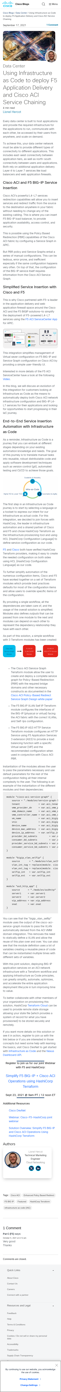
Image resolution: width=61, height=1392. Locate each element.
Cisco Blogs (22, 4)
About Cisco (12, 1278)
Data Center (21, 13)
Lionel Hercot (12, 112)
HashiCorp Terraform (40, 1201)
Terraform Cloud (38, 1005)
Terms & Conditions (16, 1324)
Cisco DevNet (17, 1110)
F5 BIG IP (9, 1201)
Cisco (15, 550)
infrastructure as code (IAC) (17, 1208)
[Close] (56, 1365)
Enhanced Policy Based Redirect (39, 1195)
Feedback (11, 1313)
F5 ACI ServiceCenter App (41, 319)
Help (9, 1319)
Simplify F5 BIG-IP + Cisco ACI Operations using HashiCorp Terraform (30, 1081)
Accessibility (12, 1344)
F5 (4, 550)
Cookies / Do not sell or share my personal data (27, 1337)
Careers (11, 1289)
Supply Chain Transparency (20, 1355)
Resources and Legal (18, 1305)
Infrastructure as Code (22, 1051)
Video (6, 379)
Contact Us (12, 1283)
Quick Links (13, 1270)
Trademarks (12, 1350)
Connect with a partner (17, 1295)
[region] (30, 1376)
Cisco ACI (15, 1195)
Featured (22, 1201)
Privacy (10, 1330)
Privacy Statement (29, 1379)
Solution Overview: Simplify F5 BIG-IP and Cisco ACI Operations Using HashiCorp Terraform (32, 1132)
